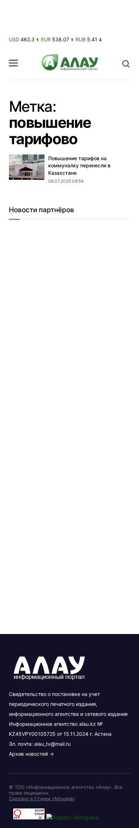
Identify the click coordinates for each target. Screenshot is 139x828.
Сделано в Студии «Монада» (42, 798)
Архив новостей (28, 754)
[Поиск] (126, 63)
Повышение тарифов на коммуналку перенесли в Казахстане (79, 165)
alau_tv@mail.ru (52, 744)
